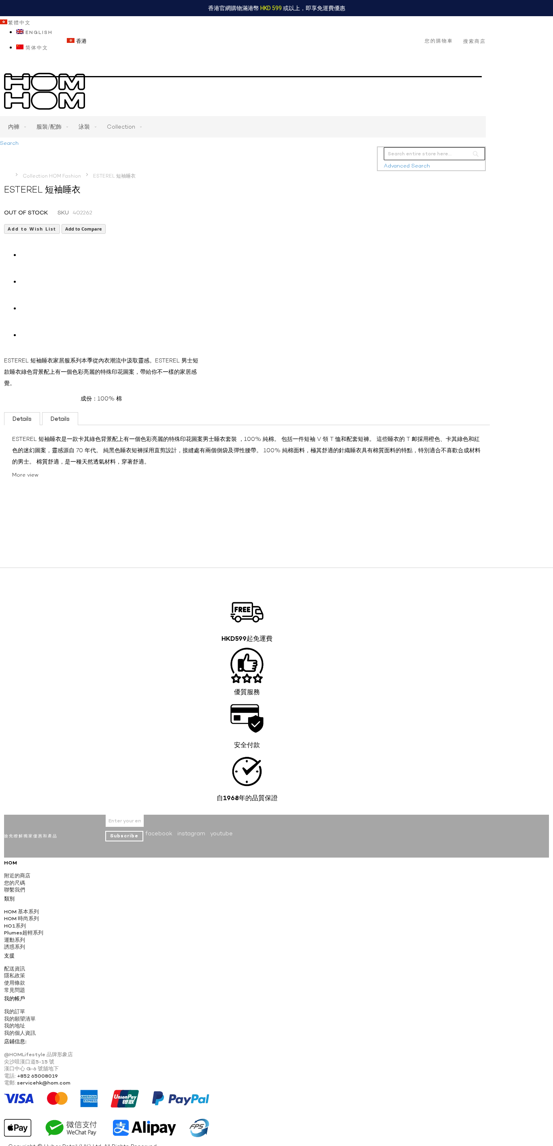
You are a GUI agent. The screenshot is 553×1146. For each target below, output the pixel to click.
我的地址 (14, 1025)
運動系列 (14, 939)
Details (22, 418)
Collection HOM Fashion (52, 176)
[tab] (22, 418)
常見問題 (14, 990)
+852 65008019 (37, 1075)
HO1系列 (15, 925)
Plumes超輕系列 (23, 932)
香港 (80, 41)
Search (9, 143)
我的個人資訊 (20, 1032)
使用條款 (14, 982)
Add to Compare (83, 229)
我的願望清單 (20, 1018)
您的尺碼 (14, 882)
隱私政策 (14, 975)
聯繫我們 (14, 889)
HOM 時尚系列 (21, 918)
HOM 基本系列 (21, 911)
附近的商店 (17, 875)
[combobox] (434, 153)
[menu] (243, 127)
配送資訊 (14, 968)
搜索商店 (474, 41)
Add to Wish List (32, 229)
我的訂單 (14, 1011)
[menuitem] (15, 127)
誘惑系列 (14, 946)
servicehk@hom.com (43, 1082)
